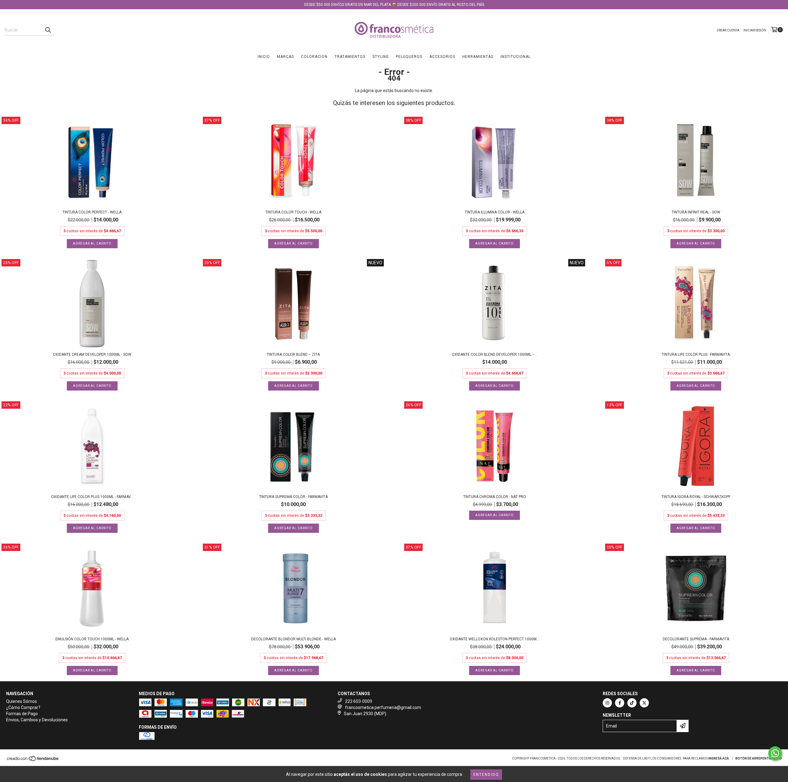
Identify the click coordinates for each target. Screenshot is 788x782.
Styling (380, 57)
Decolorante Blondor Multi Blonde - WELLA (293, 639)
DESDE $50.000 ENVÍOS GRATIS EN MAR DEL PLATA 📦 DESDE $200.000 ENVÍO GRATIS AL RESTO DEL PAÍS (394, 4)
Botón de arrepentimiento (758, 758)
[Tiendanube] (33, 760)
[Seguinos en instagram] (607, 702)
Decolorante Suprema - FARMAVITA (696, 639)
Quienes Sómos (21, 701)
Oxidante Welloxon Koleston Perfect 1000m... (494, 639)
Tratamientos (350, 57)
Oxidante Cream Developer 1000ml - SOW (92, 354)
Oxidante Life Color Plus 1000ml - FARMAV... (92, 497)
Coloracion (314, 57)
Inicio (264, 57)
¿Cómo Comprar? (23, 707)
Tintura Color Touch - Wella (293, 212)
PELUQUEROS (409, 57)
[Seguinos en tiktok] (632, 702)
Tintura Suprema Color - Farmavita (293, 497)
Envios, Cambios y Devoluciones (37, 719)
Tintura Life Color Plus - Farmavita (696, 354)
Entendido (486, 774)
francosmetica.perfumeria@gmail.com (383, 707)
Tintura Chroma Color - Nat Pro (494, 497)
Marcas (285, 57)
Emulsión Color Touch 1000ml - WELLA (92, 639)
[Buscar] (48, 29)
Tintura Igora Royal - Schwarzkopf (695, 497)
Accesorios (442, 57)
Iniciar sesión (754, 30)
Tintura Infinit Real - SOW (696, 212)
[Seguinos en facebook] (619, 702)
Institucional (516, 57)
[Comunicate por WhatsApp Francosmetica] (775, 753)
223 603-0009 (358, 701)
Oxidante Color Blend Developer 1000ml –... (494, 354)
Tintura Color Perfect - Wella (92, 212)
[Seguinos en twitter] (644, 702)
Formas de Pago (22, 713)
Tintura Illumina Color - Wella (495, 212)
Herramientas (477, 57)
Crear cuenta (728, 30)
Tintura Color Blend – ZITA (293, 354)
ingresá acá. (719, 758)
